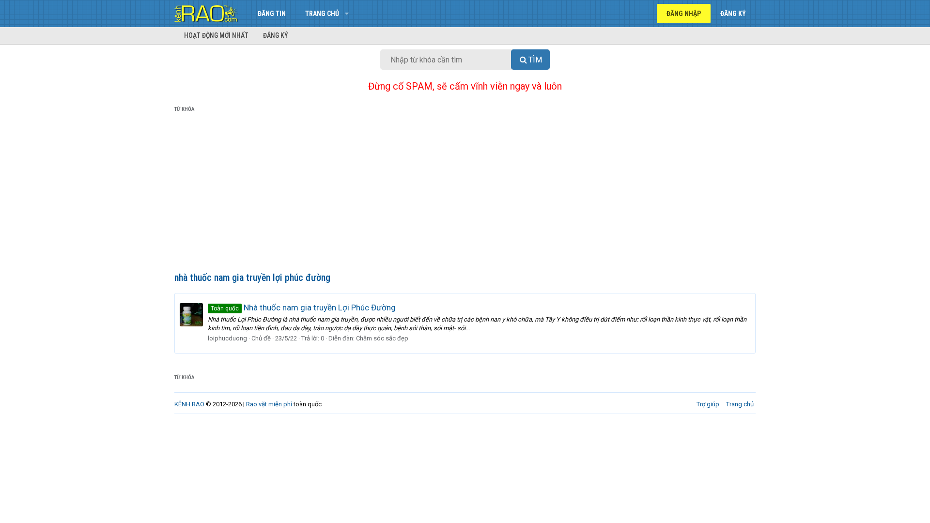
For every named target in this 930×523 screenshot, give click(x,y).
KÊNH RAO (189, 404)
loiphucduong (227, 338)
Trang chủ (322, 13)
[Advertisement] (465, 194)
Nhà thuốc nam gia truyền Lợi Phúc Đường (303, 307)
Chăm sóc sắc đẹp (382, 338)
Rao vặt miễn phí (269, 404)
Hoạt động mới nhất (216, 35)
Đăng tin (272, 13)
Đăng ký (275, 35)
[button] (346, 13)
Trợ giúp (708, 404)
